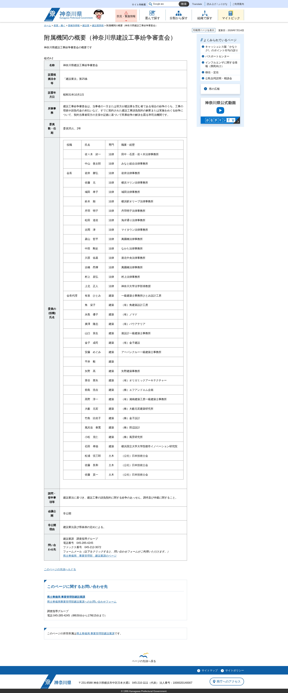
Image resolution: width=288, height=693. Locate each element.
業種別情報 (74, 25)
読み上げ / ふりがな (217, 4)
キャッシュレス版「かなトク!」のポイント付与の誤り (221, 48)
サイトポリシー (234, 670)
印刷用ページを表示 (203, 30)
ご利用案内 (238, 4)
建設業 (85, 25)
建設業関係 (98, 25)
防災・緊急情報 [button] (126, 16)
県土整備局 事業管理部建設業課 (66, 596)
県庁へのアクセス (229, 681)
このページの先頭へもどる (60, 569)
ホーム (47, 25)
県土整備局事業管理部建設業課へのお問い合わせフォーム (81, 601)
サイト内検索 (139, 4)
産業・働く (59, 25)
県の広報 (214, 88)
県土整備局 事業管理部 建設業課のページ (89, 555)
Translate (197, 4)
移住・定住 (212, 72)
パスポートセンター (217, 56)
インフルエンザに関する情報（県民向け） (221, 64)
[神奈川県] (55, 682)
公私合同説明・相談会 (218, 78)
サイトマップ (210, 670)
